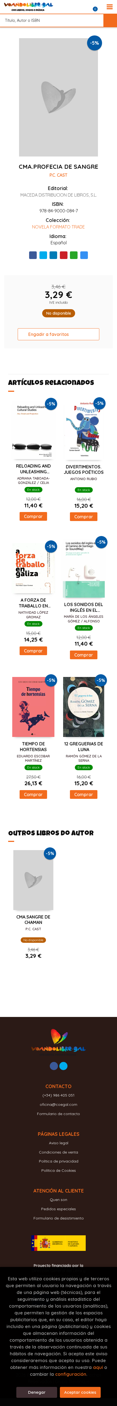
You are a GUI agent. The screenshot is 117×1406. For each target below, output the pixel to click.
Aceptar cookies (80, 1392)
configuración (70, 1374)
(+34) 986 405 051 (58, 1095)
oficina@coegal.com (58, 1104)
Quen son (58, 1199)
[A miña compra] (98, 6)
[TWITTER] (63, 1066)
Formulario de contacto (58, 1113)
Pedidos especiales (58, 1208)
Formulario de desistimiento (58, 1218)
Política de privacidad (58, 1161)
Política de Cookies (58, 1170)
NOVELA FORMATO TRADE (58, 227)
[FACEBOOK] (54, 1066)
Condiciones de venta (58, 1152)
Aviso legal (58, 1142)
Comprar (33, 516)
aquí (98, 1367)
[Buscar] (110, 20)
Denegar (36, 1392)
